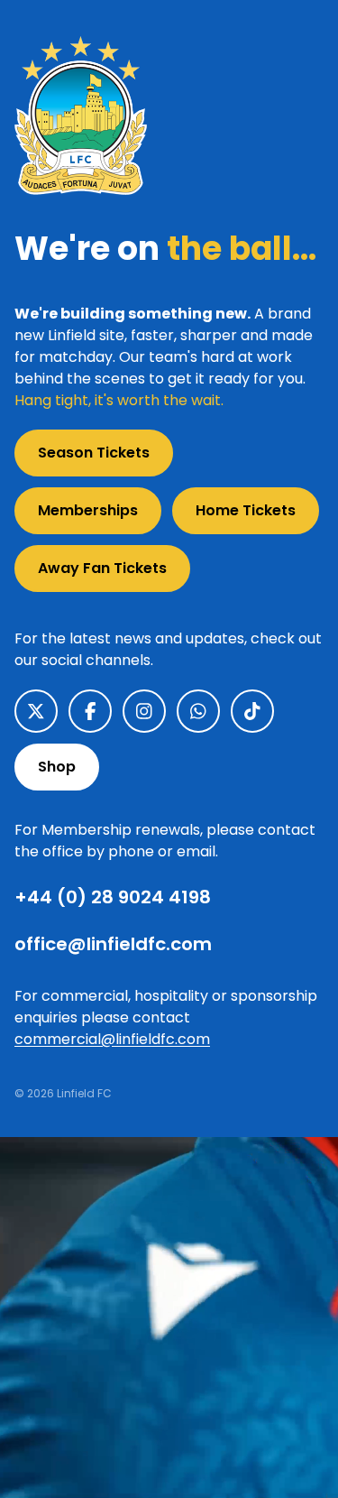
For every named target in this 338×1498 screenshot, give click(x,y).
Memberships (88, 510)
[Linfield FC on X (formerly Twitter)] (36, 711)
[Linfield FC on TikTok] (252, 711)
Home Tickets (246, 510)
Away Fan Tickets (102, 568)
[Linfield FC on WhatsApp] (198, 711)
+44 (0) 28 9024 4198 (112, 897)
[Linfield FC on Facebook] (90, 711)
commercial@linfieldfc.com (112, 1039)
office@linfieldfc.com (113, 944)
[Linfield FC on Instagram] (144, 711)
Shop (57, 766)
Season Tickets (94, 452)
